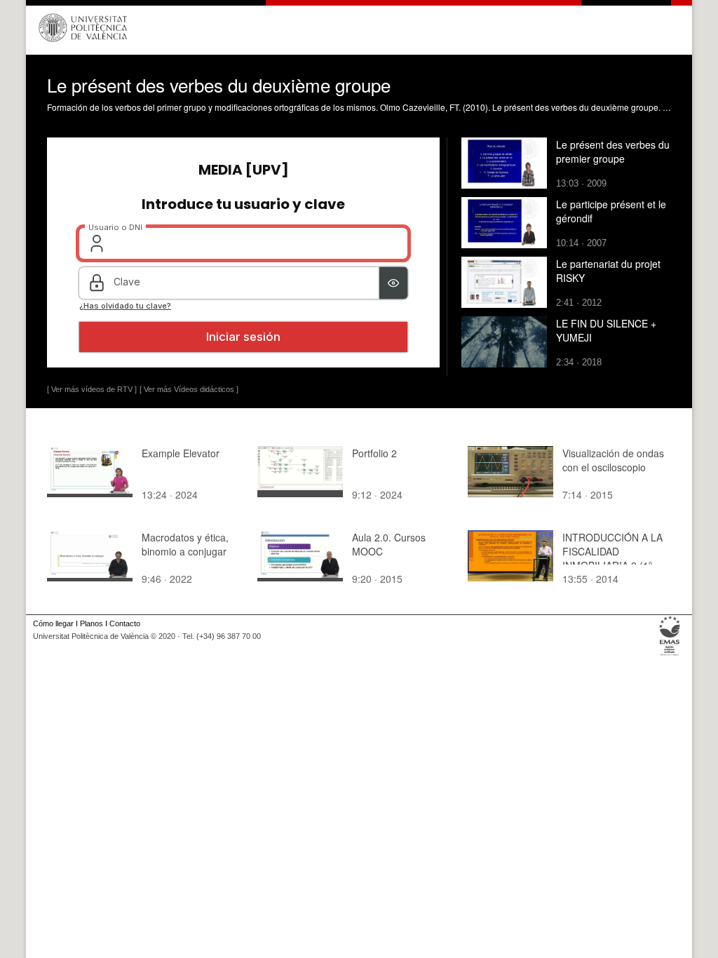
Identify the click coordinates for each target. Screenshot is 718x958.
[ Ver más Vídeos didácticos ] (189, 389)
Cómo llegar (53, 623)
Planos (91, 623)
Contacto (124, 623)
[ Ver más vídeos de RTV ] (92, 389)
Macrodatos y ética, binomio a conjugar (185, 544)
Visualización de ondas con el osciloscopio (613, 460)
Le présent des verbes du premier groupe (613, 151)
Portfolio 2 (374, 453)
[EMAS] (670, 656)
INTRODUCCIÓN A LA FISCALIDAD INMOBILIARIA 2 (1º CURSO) (612, 558)
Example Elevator (180, 453)
